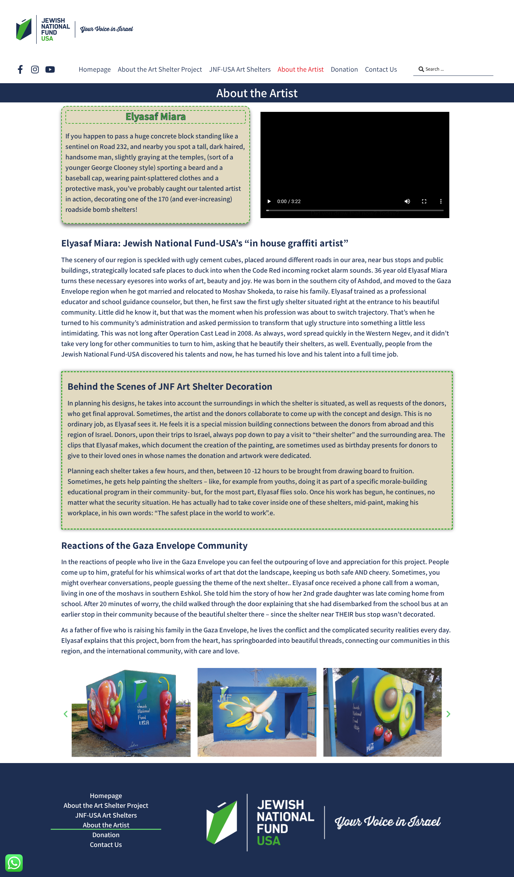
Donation (106, 834)
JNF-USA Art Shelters (106, 815)
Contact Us (106, 844)
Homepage (106, 795)
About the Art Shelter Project (106, 805)
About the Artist (106, 824)
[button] (65, 714)
